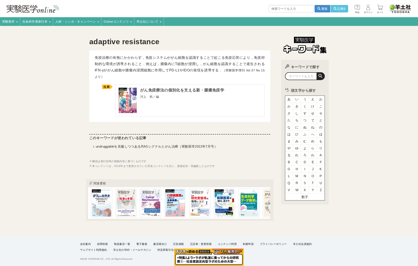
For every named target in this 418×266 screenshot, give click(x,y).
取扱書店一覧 (122, 244)
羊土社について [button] (148, 21)
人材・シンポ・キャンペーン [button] (76, 21)
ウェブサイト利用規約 (93, 249)
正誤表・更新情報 (201, 244)
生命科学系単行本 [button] (35, 21)
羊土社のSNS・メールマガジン (132, 249)
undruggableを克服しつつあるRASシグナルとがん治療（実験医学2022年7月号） (156, 146)
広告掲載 (178, 244)
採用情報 (102, 244)
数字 (305, 197)
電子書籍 (141, 244)
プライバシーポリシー (273, 244)
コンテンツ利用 (227, 244)
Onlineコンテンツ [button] (117, 21)
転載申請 (248, 244)
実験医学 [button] (9, 21)
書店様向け (160, 244)
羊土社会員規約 (302, 244)
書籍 (323, 8)
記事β (341, 8)
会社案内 (85, 244)
